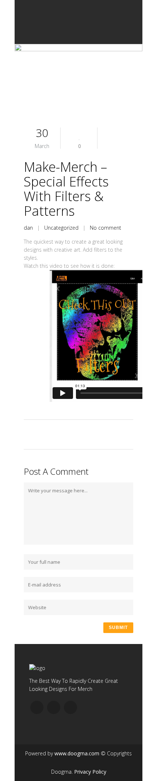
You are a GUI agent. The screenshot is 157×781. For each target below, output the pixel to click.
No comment (105, 227)
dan (28, 227)
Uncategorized (61, 227)
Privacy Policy (90, 771)
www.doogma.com (76, 753)
